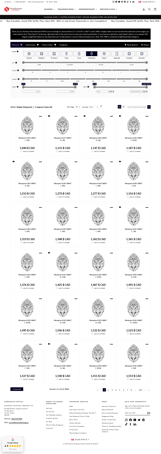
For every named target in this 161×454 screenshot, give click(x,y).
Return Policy (73, 420)
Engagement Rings (66, 9)
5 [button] (119, 390)
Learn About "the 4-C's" (77, 410)
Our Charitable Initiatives (54, 415)
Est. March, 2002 (51, 2)
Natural (15, 45)
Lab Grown (30, 45)
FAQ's (71, 406)
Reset (146, 45)
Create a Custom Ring (109, 420)
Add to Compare (28, 151)
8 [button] (131, 390)
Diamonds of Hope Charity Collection (110, 431)
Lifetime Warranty (74, 423)
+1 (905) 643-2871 (20, 2)
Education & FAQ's (107, 9)
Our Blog (49, 422)
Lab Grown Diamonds (109, 406)
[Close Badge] (23, 437)
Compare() (17, 389)
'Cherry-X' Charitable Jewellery (111, 426)
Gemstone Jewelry (107, 423)
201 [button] (140, 390)
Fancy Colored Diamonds (110, 413)
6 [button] (123, 390)
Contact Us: (8, 2)
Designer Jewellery (87, 9)
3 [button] (111, 390)
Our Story (49, 408)
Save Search (132, 45)
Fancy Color (47, 45)
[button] (97, 390)
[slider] (23, 62)
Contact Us (49, 428)
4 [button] (115, 390)
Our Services (50, 412)
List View (123, 106)
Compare (63, 45)
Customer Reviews (52, 418)
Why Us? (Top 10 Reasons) (54, 425)
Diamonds (48, 9)
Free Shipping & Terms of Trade (79, 416)
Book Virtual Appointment (36, 2)
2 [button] (108, 390)
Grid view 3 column (119, 106)
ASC (101, 104)
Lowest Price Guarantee (76, 426)
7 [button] (127, 390)
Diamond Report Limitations (78, 433)
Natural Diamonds (107, 410)
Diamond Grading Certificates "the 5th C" (82, 413)
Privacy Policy (73, 430)
